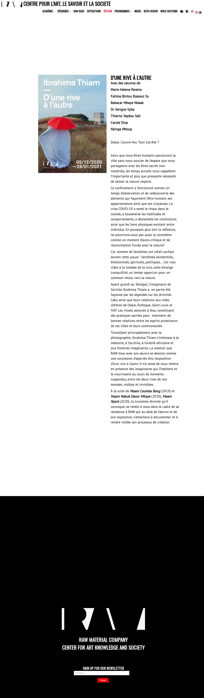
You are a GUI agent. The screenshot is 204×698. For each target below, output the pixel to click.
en (200, 12)
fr (196, 12)
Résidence (63, 11)
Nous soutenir (169, 11)
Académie (48, 11)
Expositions (94, 11)
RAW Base (79, 11)
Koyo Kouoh (151, 11)
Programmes (122, 11)
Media (137, 11)
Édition (108, 11)
